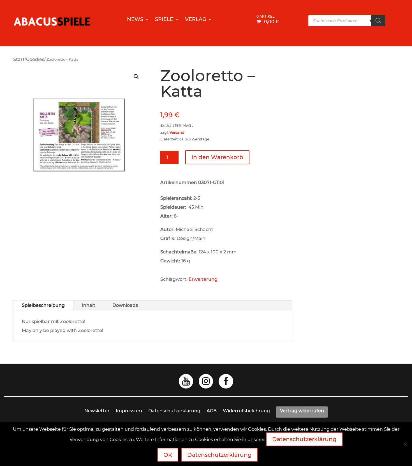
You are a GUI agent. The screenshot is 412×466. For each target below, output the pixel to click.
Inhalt (88, 305)
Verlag (195, 19)
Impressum (129, 410)
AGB (212, 410)
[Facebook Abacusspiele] (225, 382)
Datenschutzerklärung (174, 410)
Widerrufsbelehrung (246, 410)
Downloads (125, 305)
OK (167, 454)
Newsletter (97, 410)
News (135, 19)
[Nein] (405, 444)
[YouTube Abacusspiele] (186, 382)
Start (19, 59)
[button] (136, 77)
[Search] (378, 20)
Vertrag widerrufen (302, 410)
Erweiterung (203, 279)
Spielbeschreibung (43, 305)
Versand (177, 132)
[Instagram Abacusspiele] (205, 382)
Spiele (164, 19)
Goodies (35, 59)
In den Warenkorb (217, 157)
